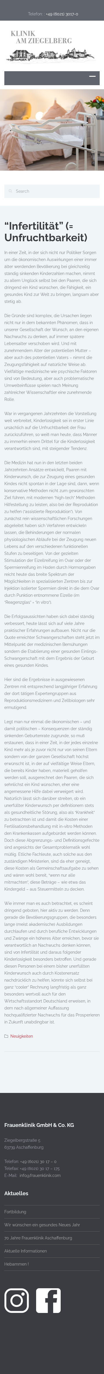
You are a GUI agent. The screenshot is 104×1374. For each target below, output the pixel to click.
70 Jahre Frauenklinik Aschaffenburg (38, 1238)
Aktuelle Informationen (25, 1251)
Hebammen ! (16, 1264)
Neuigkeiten (21, 1036)
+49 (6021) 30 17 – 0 (38, 1161)
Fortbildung (15, 1211)
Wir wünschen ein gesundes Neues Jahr (42, 1225)
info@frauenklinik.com (40, 1175)
